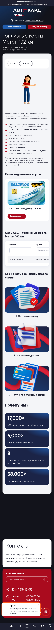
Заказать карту (16, 216)
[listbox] (27, 579)
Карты (12, 63)
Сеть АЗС (26, 63)
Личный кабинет (14, 27)
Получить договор (39, 27)
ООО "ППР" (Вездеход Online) (24, 208)
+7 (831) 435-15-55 (19, 589)
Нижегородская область (34, 20)
